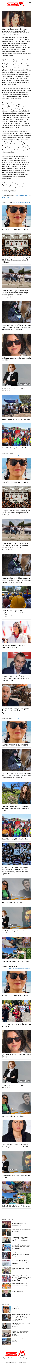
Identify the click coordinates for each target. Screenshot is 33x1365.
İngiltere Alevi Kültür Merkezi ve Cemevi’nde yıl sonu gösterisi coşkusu (20, 1332)
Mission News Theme (11, 1362)
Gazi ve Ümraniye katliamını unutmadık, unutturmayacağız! (20, 1284)
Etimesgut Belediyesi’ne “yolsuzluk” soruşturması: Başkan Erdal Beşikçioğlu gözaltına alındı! (15, 678)
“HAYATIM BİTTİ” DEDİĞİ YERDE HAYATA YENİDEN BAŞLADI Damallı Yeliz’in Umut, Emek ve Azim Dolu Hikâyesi (16, 327)
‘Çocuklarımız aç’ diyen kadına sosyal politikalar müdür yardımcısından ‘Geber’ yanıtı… (20, 1239)
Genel (16, 195)
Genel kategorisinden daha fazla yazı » (22, 202)
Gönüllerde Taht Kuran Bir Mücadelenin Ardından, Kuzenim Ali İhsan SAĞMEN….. (16, 1146)
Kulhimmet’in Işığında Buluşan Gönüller (16, 419)
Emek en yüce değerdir (18, 1291)
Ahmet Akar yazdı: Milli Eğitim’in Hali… (20, 1268)
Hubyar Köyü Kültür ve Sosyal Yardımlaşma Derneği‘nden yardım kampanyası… (21, 1262)
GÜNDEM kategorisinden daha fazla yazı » (21, 455)
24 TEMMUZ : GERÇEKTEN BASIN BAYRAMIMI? (13, 390)
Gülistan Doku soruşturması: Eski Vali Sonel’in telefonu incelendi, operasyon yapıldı (15, 808)
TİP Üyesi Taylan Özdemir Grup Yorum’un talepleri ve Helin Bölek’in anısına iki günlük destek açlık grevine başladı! (21, 1278)
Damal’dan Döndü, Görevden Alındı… (15, 448)
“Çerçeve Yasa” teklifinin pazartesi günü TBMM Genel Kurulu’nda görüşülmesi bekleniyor (16, 260)
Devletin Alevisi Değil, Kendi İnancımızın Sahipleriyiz (16, 1025)
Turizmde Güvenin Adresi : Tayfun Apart (16, 961)
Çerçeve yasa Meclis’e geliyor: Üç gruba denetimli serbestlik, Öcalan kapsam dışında (15, 711)
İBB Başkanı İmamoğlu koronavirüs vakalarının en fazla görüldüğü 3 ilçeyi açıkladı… (21, 1246)
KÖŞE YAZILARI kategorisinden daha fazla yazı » (20, 968)
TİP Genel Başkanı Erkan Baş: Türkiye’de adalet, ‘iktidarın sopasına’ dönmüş (19, 1223)
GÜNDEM (21, 195)
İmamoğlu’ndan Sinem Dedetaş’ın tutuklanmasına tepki (13, 646)
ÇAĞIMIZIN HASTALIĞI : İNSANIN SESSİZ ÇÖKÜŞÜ (16, 359)
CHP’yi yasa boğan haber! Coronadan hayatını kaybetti (21, 1230)
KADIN (27, 195)
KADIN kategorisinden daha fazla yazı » (22, 718)
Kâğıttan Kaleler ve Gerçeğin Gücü (14, 902)
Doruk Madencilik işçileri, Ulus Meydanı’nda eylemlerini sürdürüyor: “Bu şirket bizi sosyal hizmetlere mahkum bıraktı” (16, 614)
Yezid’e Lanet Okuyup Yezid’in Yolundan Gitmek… (16, 932)
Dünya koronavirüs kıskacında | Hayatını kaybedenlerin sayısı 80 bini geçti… (20, 1254)
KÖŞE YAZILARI (6, 197)
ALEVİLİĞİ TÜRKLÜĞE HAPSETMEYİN (15, 229)
